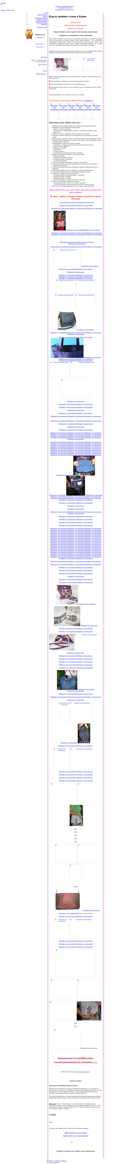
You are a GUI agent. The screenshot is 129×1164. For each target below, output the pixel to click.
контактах (85, 1128)
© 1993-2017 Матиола (60, 1161)
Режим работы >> (41, 74)
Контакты (44, 57)
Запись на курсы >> (40, 46)
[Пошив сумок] (61, 70)
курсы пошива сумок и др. (82, 1071)
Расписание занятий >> (40, 43)
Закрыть (3, 3)
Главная (3, 10)
